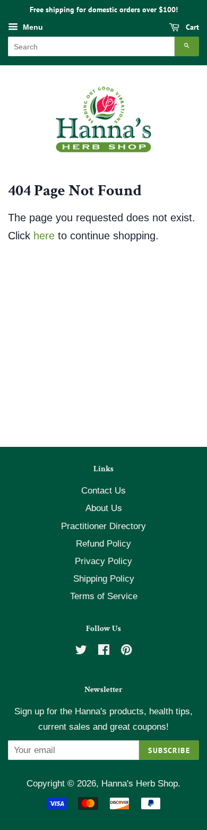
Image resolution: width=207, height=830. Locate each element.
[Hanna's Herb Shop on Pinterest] (126, 651)
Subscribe (169, 750)
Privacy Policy (103, 561)
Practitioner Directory (103, 526)
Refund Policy (103, 544)
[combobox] (91, 46)
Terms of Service (103, 596)
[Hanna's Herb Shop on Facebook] (104, 651)
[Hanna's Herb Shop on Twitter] (81, 651)
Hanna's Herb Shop (139, 784)
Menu (32, 27)
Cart (191, 27)
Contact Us (103, 491)
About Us (103, 508)
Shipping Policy (103, 579)
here (44, 235)
